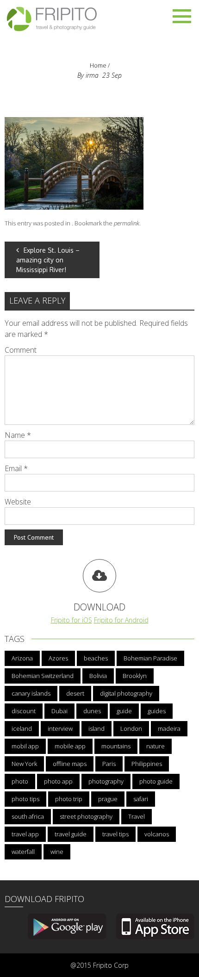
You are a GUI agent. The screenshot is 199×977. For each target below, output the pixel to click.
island (96, 728)
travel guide (71, 834)
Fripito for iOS (71, 620)
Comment (21, 350)
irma (92, 75)
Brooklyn (135, 676)
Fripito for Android (121, 620)
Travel (136, 816)
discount (24, 711)
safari (140, 799)
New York (24, 763)
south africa (28, 816)
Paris (109, 763)
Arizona (22, 658)
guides (157, 711)
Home (98, 65)
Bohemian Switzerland (43, 676)
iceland (22, 728)
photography (106, 781)
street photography (86, 816)
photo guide (156, 781)
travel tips (115, 834)
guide (124, 711)
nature (155, 746)
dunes (92, 711)
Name (18, 435)
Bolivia (98, 676)
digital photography (126, 693)
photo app (58, 781)
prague (108, 799)
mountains (116, 746)
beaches (96, 658)
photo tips (25, 799)
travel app (25, 834)
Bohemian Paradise (150, 658)
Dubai (59, 711)
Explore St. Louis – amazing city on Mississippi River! (48, 260)
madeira (169, 728)
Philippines (146, 763)
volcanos (156, 834)
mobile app (70, 746)
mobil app (25, 746)
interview (60, 728)
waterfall (23, 851)
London (131, 728)
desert (75, 693)
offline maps (70, 763)
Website (18, 502)
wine (56, 851)
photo (20, 781)
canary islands (31, 693)
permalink (126, 223)
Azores (58, 658)
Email (16, 468)
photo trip (68, 799)
